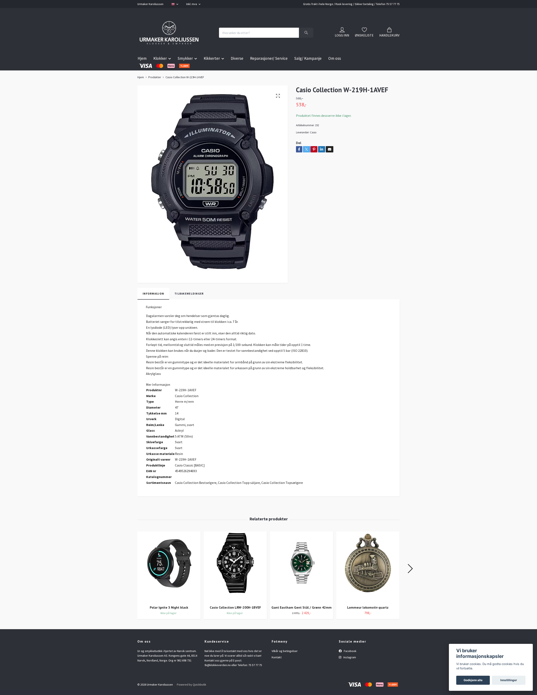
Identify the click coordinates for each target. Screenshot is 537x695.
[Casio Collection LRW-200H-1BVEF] (235, 577)
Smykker (185, 68)
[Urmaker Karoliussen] (178, 38)
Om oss (334, 68)
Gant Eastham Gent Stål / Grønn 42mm (301, 618)
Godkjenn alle (473, 680)
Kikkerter (212, 68)
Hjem (142, 68)
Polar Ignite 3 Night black (169, 618)
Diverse (237, 68)
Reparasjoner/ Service (269, 68)
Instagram (349, 668)
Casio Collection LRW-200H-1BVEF (235, 618)
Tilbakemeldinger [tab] (189, 304)
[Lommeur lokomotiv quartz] (367, 577)
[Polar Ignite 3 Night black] (169, 577)
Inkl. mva (192, 4)
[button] (410, 579)
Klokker (160, 68)
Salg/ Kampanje (308, 68)
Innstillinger (508, 680)
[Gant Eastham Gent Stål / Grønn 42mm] (301, 577)
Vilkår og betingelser (285, 661)
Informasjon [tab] (153, 304)
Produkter (154, 88)
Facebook (349, 661)
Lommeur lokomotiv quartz (367, 618)
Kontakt (277, 668)
